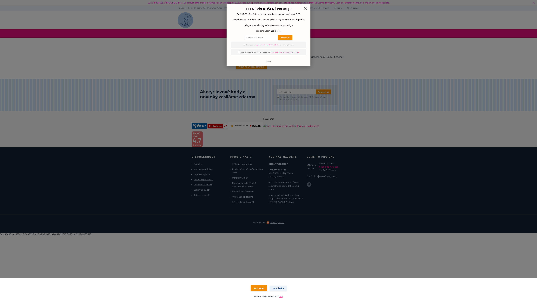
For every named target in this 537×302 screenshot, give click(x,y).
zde (281, 296)
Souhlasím (278, 288)
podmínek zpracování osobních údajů (284, 52)
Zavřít (268, 61)
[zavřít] (305, 8)
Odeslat (285, 37)
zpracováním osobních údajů (267, 45)
